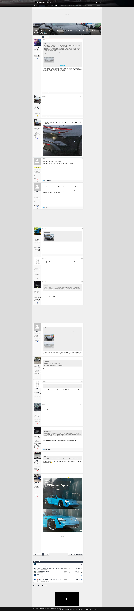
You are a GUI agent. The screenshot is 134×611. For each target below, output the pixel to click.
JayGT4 (38, 569)
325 (38, 370)
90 (38, 197)
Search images (65, 8)
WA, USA (39, 395)
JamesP (37, 331)
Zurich (39, 468)
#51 (82, 228)
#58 (82, 427)
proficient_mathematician (37, 48)
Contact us (70, 609)
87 (38, 108)
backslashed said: (47, 431)
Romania (39, 420)
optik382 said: (46, 456)
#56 (82, 381)
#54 (82, 324)
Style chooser (62, 609)
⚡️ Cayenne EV (63, 5)
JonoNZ (37, 191)
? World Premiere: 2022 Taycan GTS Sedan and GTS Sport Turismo (49, 580)
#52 (82, 258)
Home (91, 609)
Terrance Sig (37, 166)
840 (38, 487)
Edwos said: (46, 285)
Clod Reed (39, 566)
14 (37, 107)
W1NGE (37, 289)
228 (38, 416)
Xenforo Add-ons (56, 608)
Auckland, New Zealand (37, 201)
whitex (37, 265)
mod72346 (37, 103)
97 (37, 240)
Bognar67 (37, 482)
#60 (82, 475)
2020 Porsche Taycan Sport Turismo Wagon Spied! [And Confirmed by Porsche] (48, 575)
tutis (37, 460)
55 (37, 292)
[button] (79, 6)
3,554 (39, 241)
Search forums (57, 8)
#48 (82, 119)
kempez (38, 572)
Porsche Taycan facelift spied (43, 571)
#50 (82, 184)
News (36, 5)
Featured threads (49, 8)
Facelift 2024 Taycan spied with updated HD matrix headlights (50, 568)
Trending (42, 8)
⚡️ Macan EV (71, 5)
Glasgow (39, 373)
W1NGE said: (46, 361)
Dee (79, 575)
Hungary (39, 490)
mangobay (78, 580)
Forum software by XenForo (41, 608)
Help (89, 609)
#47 (82, 96)
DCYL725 (78, 572)
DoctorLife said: (46, 43)
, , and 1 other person (49, 92)
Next (47, 36)
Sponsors (66, 609)
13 (46, 33)
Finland (39, 55)
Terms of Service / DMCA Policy (77, 609)
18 (37, 170)
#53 (82, 281)
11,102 (38, 293)
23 (37, 415)
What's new (50, 5)
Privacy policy (85, 609)
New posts (37, 8)
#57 (82, 404)
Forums (42, 5)
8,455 (39, 269)
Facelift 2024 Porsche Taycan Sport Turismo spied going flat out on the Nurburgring (49, 564)
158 (38, 171)
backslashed (37, 411)
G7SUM (37, 365)
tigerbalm (37, 235)
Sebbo (79, 564)
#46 (82, 39)
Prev (35, 36)
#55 (82, 357)
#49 (82, 158)
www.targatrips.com (37, 248)
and (47, 116)
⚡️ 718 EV (56, 5)
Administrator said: (47, 232)
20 (38, 336)
